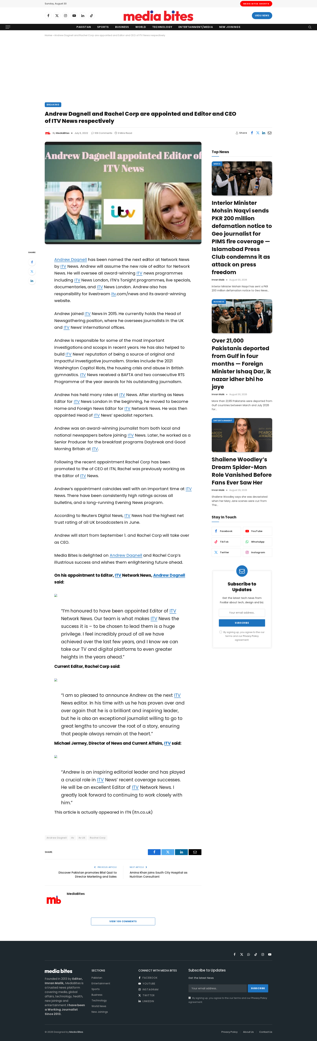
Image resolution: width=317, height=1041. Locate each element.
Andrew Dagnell (70, 259)
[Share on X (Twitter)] (257, 133)
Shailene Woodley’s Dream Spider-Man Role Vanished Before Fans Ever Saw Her (242, 471)
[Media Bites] (158, 16)
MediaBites (62, 133)
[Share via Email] (269, 133)
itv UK (82, 837)
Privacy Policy (251, 636)
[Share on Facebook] (252, 133)
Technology (162, 27)
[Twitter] (32, 271)
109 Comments (103, 133)
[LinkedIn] (32, 280)
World (140, 27)
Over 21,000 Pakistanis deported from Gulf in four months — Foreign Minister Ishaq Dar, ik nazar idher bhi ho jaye (241, 364)
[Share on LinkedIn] (263, 133)
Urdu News (262, 15)
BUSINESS (219, 301)
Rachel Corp (97, 837)
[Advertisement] (158, 69)
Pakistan (83, 27)
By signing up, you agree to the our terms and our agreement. (244, 636)
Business (122, 27)
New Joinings (230, 27)
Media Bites (76, 1032)
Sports (103, 27)
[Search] (309, 27)
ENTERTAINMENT (223, 420)
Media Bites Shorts (256, 3)
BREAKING (53, 104)
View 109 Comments (123, 921)
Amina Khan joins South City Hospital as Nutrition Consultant (158, 875)
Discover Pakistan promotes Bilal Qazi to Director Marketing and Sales (88, 875)
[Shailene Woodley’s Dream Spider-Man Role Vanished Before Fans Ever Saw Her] (242, 435)
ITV (63, 266)
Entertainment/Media (195, 27)
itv (113, 294)
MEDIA (217, 163)
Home (48, 35)
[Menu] (8, 27)
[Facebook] (32, 262)
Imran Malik (218, 279)
